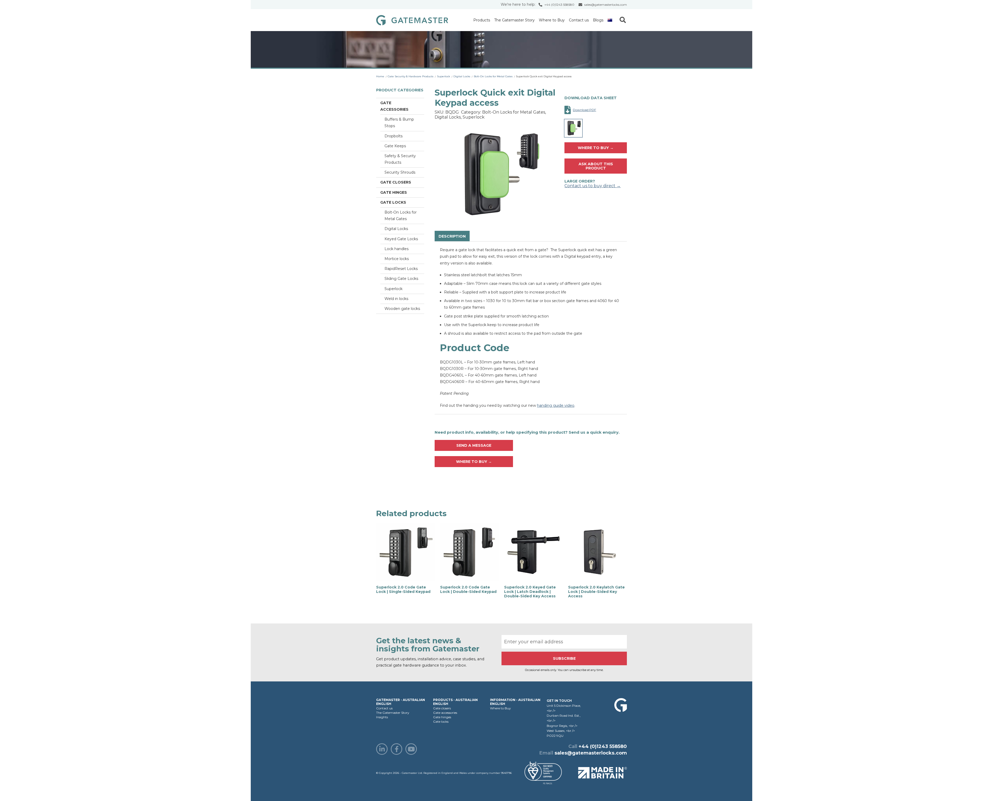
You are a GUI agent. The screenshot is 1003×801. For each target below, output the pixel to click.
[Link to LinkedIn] (382, 749)
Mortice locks (396, 258)
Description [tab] (452, 236)
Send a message (473, 445)
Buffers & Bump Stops (399, 122)
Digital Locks (461, 76)
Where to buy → (596, 147)
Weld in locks (396, 298)
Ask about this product (596, 166)
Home (380, 76)
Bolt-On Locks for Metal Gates (493, 76)
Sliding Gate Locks (401, 278)
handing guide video (555, 405)
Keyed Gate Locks (401, 239)
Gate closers (395, 182)
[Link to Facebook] (396, 749)
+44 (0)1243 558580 (559, 5)
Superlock (443, 76)
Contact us (579, 20)
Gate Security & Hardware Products (410, 76)
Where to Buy (552, 20)
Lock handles (396, 248)
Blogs (598, 20)
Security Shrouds (399, 172)
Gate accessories (394, 106)
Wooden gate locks (402, 308)
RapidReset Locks (401, 268)
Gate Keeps (395, 146)
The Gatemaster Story (514, 20)
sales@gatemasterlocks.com (605, 5)
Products (481, 20)
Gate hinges (393, 192)
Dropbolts (393, 136)
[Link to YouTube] (411, 749)
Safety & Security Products (400, 159)
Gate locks (393, 202)
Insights (382, 717)
